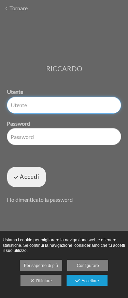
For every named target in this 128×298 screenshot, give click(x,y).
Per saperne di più (41, 265)
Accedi (28, 176)
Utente (15, 91)
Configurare (88, 265)
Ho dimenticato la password (40, 199)
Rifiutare (43, 281)
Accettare (89, 281)
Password (18, 123)
